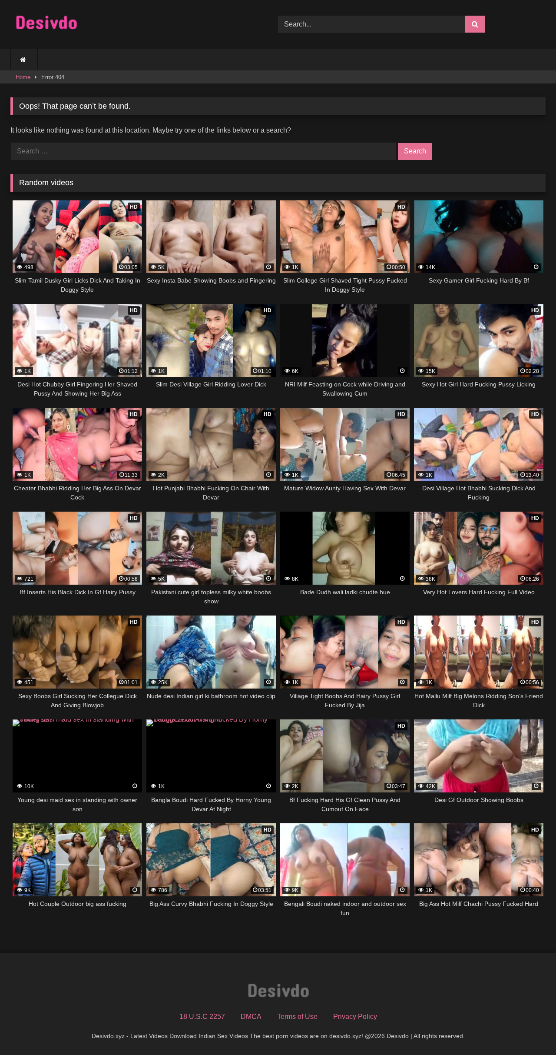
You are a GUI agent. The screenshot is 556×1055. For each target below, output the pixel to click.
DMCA (251, 1016)
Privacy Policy (355, 1016)
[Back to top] (529, 1029)
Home (23, 77)
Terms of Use (297, 1016)
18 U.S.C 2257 (202, 1016)
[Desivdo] (46, 25)
